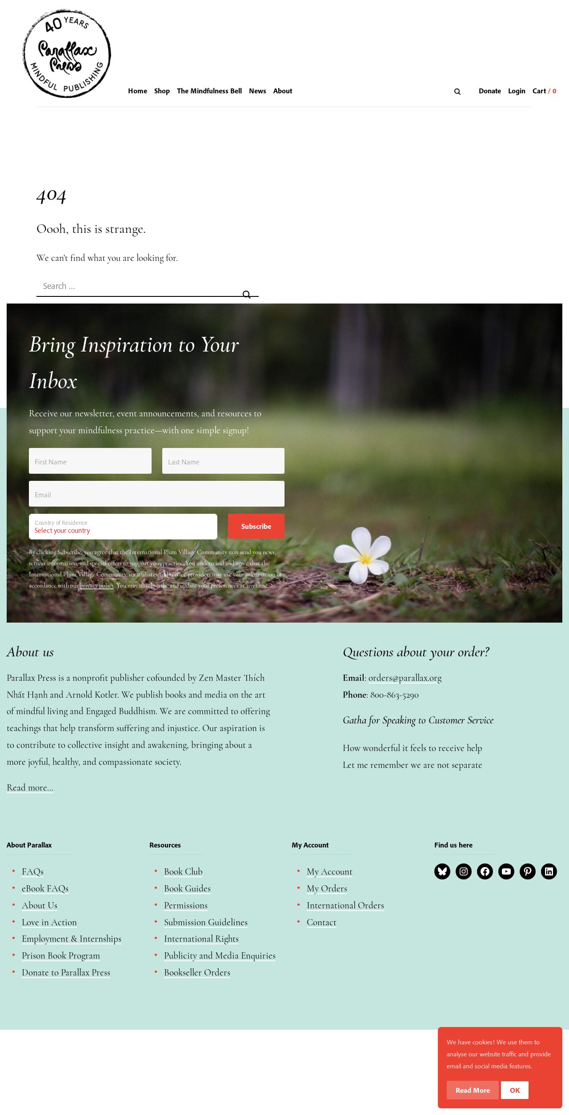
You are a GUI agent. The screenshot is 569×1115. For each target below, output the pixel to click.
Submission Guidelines (206, 922)
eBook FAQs (45, 888)
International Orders (345, 905)
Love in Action (49, 922)
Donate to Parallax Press (66, 972)
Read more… (30, 787)
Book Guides (187, 888)
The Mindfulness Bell (209, 90)
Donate (490, 90)
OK (515, 1090)
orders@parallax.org (405, 677)
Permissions (186, 905)
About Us (39, 905)
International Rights (201, 938)
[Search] (458, 91)
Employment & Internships (71, 938)
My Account (330, 871)
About (282, 90)
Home (137, 90)
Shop (162, 90)
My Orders (327, 888)
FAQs (33, 871)
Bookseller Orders (197, 972)
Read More (473, 1090)
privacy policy (97, 585)
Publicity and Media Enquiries (220, 955)
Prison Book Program (61, 955)
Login (516, 90)
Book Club (183, 871)
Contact (322, 922)
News (257, 90)
